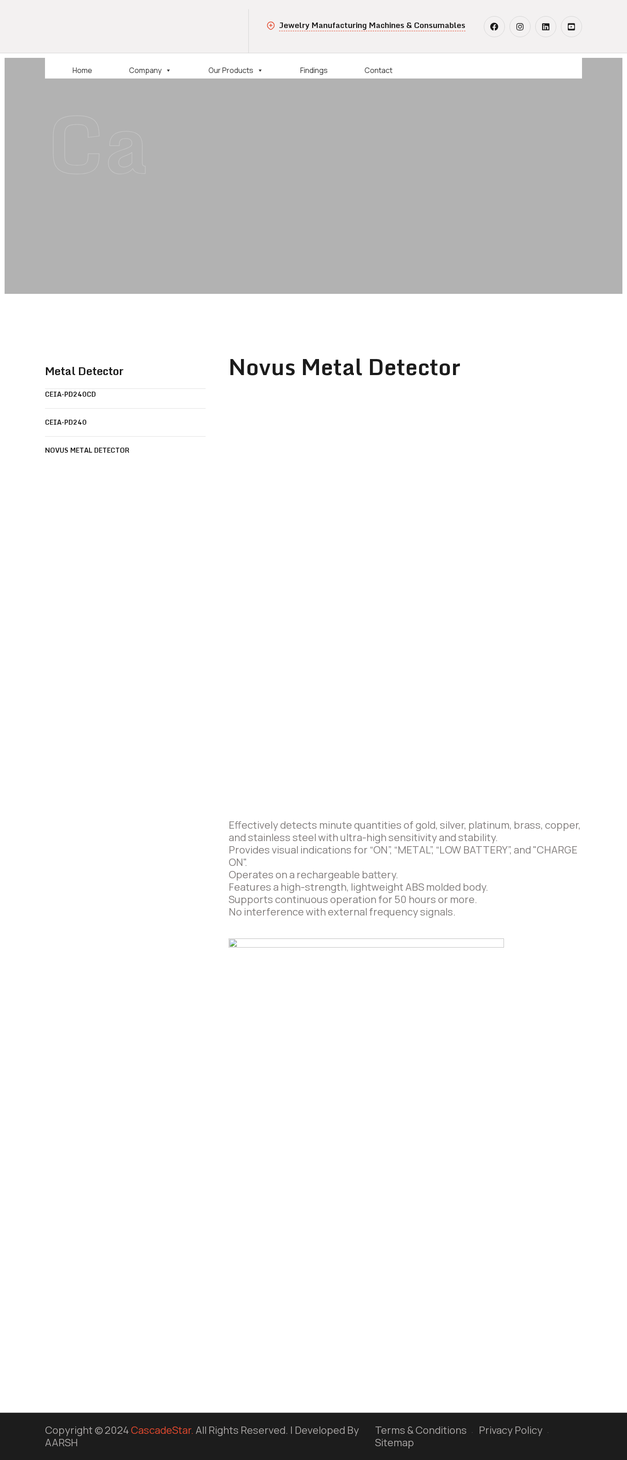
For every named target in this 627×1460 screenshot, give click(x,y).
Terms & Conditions (421, 1430)
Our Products (230, 69)
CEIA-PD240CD (70, 394)
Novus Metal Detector (87, 450)
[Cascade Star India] (114, 25)
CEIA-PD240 (66, 422)
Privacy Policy (511, 1430)
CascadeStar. (162, 1430)
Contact (378, 69)
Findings (314, 69)
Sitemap (394, 1442)
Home (82, 69)
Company (145, 69)
